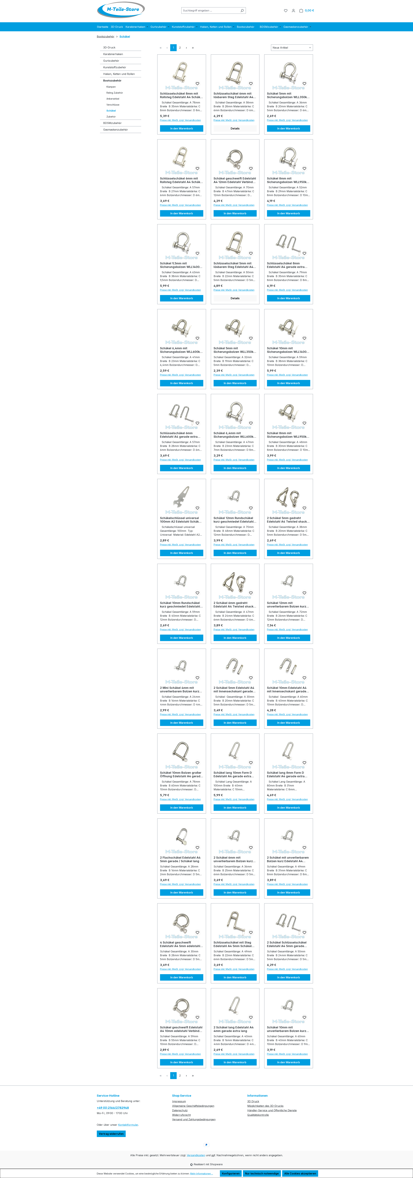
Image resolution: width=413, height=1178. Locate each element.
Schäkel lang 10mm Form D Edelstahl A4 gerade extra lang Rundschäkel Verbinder (234, 774)
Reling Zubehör (114, 92)
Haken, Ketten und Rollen (119, 74)
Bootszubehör (112, 80)
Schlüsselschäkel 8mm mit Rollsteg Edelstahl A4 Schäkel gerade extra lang (181, 95)
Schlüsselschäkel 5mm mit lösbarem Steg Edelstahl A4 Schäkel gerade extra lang (233, 265)
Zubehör (111, 116)
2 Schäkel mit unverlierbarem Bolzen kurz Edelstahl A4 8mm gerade (288, 859)
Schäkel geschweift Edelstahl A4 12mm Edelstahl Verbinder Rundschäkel (235, 180)
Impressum (179, 1101)
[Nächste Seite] (186, 47)
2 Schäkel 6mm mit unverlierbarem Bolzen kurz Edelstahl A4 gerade (233, 859)
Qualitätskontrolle (258, 1115)
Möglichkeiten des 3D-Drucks (265, 1105)
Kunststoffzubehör (114, 67)
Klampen (111, 86)
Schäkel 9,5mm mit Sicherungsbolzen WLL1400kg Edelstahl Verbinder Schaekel (181, 265)
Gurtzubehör (111, 60)
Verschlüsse (112, 104)
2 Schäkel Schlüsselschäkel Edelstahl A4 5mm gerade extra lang (287, 944)
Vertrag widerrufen (111, 1133)
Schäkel (111, 110)
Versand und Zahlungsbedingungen (194, 1119)
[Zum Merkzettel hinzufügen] (197, 83)
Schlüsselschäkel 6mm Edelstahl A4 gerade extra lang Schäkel (179, 435)
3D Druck (253, 1101)
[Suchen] (242, 10)
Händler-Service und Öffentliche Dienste (272, 1110)
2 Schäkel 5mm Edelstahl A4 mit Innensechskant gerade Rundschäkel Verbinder (234, 689)
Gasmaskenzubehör (115, 129)
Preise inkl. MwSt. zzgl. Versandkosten (180, 120)
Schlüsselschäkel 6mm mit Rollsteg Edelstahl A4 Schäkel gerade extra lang (181, 180)
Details (235, 128)
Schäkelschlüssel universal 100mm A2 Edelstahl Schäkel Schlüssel (180, 519)
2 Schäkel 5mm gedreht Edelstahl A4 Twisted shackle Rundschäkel (288, 519)
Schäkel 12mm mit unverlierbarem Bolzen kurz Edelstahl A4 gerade (286, 604)
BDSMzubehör (112, 123)
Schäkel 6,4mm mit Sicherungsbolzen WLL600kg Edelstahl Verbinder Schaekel (181, 350)
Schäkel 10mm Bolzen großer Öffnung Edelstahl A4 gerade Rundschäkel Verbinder (181, 774)
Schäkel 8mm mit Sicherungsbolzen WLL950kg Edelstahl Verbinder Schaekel (288, 180)
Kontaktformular (128, 1124)
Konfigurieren (231, 1173)
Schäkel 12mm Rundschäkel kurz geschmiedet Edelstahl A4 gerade (234, 519)
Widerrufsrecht (181, 1115)
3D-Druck (109, 47)
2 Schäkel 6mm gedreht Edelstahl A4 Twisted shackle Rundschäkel (235, 604)
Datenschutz (180, 1110)
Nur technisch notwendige (262, 1173)
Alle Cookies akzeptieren (300, 1173)
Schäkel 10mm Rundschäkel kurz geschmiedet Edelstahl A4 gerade (180, 604)
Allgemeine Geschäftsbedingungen (193, 1105)
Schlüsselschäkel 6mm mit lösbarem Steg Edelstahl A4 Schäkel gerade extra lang (233, 95)
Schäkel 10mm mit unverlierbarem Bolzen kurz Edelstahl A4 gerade (286, 1029)
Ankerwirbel (112, 98)
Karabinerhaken (113, 54)
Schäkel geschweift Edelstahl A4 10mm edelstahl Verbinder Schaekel (181, 1029)
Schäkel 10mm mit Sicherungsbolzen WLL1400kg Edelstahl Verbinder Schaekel (288, 350)
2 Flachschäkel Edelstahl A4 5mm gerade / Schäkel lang (180, 859)
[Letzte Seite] (193, 47)
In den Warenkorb (181, 128)
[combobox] (209, 10)
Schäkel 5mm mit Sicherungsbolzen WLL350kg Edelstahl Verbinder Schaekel (288, 95)
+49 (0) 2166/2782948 (113, 1107)
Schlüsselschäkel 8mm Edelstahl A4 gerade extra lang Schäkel (286, 265)
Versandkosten (196, 1155)
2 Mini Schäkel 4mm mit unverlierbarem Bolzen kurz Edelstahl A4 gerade (179, 689)
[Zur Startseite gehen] (121, 9)
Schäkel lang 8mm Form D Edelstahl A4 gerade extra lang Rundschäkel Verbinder (287, 774)
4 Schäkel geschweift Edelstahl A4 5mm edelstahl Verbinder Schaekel (180, 944)
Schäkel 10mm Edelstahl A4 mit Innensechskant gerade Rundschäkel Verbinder (287, 689)
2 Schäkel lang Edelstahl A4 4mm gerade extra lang (234, 1029)
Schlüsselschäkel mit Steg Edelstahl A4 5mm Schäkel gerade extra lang (233, 944)
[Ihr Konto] (293, 10)
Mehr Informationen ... (201, 1173)
